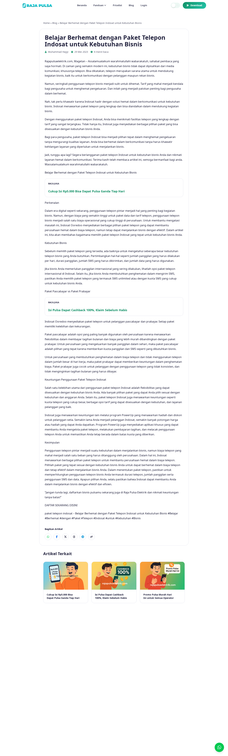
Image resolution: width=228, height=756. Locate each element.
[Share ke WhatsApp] (48, 536)
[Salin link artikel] (91, 536)
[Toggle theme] (175, 5)
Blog (131, 5)
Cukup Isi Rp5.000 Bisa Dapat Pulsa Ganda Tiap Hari (86, 191)
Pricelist (117, 5)
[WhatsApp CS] (219, 747)
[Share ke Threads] (74, 536)
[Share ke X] (65, 536)
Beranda (82, 5)
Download (196, 5)
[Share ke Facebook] (56, 536)
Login (144, 5)
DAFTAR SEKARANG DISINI (61, 505)
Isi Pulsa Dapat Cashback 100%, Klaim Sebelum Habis (87, 310)
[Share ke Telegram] (82, 536)
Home (46, 23)
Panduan (98, 5)
